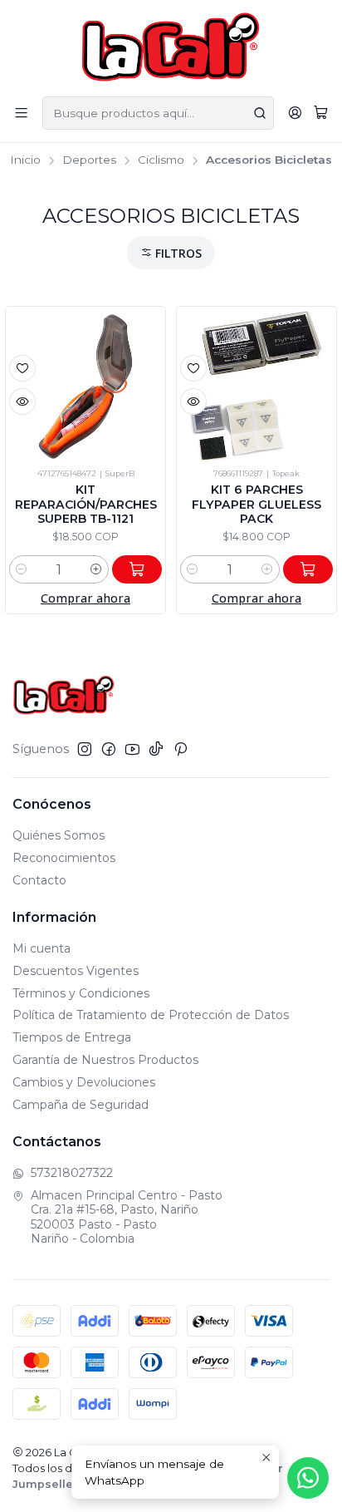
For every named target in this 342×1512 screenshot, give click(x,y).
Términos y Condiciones (80, 993)
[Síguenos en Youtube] (132, 749)
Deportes (89, 160)
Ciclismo (161, 160)
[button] (171, 253)
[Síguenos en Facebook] (108, 749)
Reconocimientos (63, 857)
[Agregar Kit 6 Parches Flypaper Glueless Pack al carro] (308, 569)
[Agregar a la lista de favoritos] (22, 368)
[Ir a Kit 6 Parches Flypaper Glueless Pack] (256, 386)
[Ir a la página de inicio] (171, 46)
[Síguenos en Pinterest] (180, 749)
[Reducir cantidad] (21, 569)
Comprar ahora (85, 598)
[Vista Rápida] (22, 401)
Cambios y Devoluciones (83, 1082)
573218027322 (72, 1172)
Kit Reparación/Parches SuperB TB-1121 (86, 504)
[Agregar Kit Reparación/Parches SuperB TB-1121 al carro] (137, 569)
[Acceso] (295, 113)
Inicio (25, 160)
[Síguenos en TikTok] (156, 749)
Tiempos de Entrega (71, 1037)
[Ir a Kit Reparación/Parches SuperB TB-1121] (85, 386)
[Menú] (21, 113)
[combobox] (158, 113)
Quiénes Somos (58, 835)
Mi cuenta (41, 948)
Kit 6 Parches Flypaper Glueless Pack (256, 504)
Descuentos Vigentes (75, 970)
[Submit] (260, 113)
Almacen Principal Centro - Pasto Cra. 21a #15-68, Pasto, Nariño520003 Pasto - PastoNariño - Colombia (126, 1217)
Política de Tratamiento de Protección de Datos (150, 1014)
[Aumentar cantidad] (96, 569)
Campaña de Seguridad (80, 1104)
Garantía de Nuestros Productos (105, 1059)
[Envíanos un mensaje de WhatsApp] (308, 1478)
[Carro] (321, 113)
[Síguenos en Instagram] (84, 749)
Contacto (39, 880)
